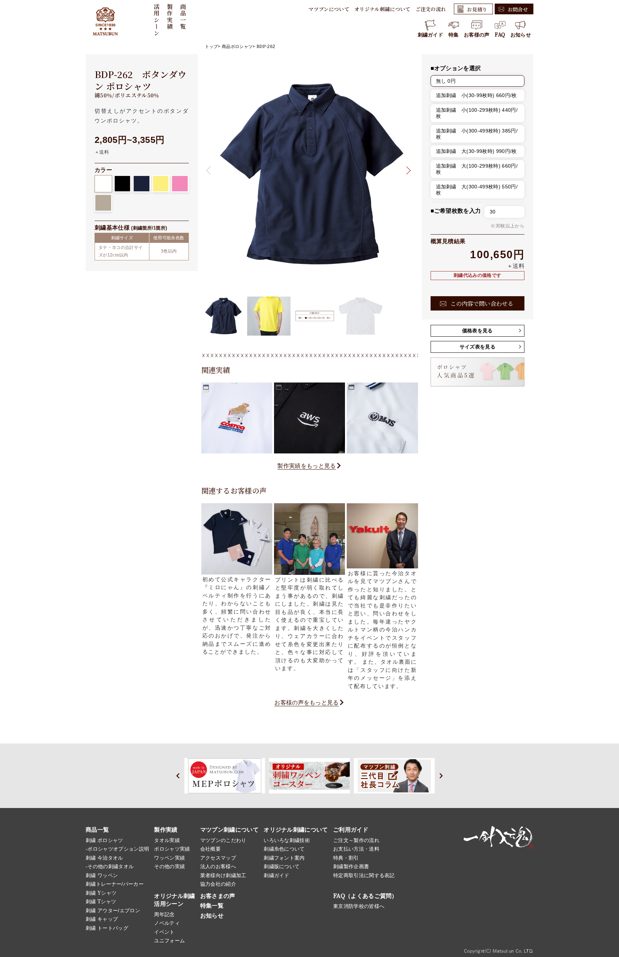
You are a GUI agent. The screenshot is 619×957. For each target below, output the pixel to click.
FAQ (500, 35)
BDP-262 (265, 46)
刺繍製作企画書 (351, 866)
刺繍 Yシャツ (101, 893)
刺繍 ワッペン (102, 875)
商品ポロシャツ (237, 46)
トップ (211, 46)
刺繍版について (281, 866)
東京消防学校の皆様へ (358, 906)
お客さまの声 (217, 896)
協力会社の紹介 (218, 884)
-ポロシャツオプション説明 (117, 849)
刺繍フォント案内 (284, 858)
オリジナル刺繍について (382, 9)
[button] (406, 171)
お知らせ (520, 35)
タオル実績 (167, 840)
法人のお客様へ (218, 866)
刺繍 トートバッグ (107, 928)
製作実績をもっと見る (306, 466)
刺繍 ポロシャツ (104, 840)
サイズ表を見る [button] (477, 347)
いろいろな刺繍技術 (287, 840)
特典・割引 (346, 858)
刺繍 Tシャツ (101, 901)
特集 (453, 35)
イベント (164, 932)
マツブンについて (328, 9)
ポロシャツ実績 (172, 849)
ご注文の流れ (431, 9)
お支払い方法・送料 (356, 849)
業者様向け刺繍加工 (223, 875)
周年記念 (164, 914)
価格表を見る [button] (477, 330)
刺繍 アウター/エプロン (113, 910)
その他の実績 (169, 866)
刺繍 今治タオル (104, 858)
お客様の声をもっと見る (306, 702)
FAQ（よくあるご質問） (365, 896)
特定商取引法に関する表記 (364, 875)
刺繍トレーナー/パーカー (115, 884)
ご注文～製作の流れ (356, 840)
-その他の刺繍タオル (110, 866)
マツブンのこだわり (223, 840)
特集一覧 (212, 906)
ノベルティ (167, 923)
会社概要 (210, 849)
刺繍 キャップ (102, 919)
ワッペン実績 (169, 858)
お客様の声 (477, 35)
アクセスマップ (218, 858)
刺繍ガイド (430, 35)
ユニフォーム (169, 940)
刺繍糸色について (284, 849)
